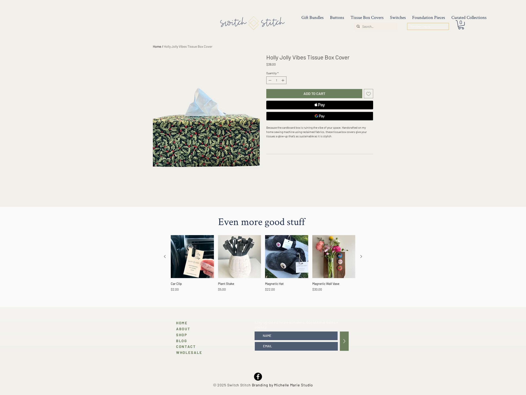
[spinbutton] (276, 80)
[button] (461, 24)
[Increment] (283, 80)
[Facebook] (258, 377)
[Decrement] (269, 80)
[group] (263, 266)
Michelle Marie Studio (293, 385)
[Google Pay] (319, 116)
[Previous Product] (164, 256)
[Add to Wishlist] (368, 93)
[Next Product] (361, 256)
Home (157, 46)
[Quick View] (192, 256)
